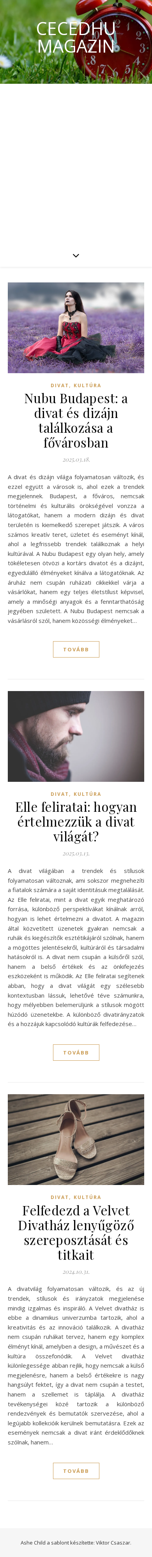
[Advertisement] (76, 164)
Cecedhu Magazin (76, 37)
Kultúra (87, 385)
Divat (60, 385)
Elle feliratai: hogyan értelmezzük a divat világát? (76, 821)
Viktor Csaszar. (113, 1542)
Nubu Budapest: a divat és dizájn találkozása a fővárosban (76, 420)
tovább (76, 649)
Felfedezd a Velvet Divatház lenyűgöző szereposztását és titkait (76, 1232)
